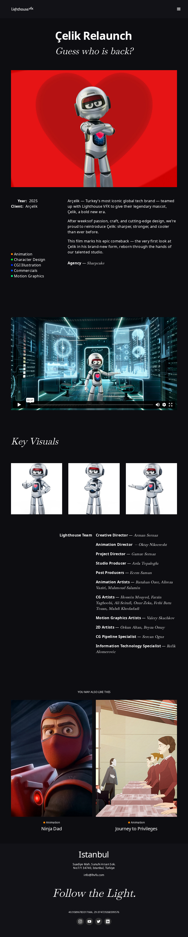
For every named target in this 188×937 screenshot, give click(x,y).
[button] (179, 9)
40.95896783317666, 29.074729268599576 (94, 912)
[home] (22, 9)
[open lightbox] (36, 488)
